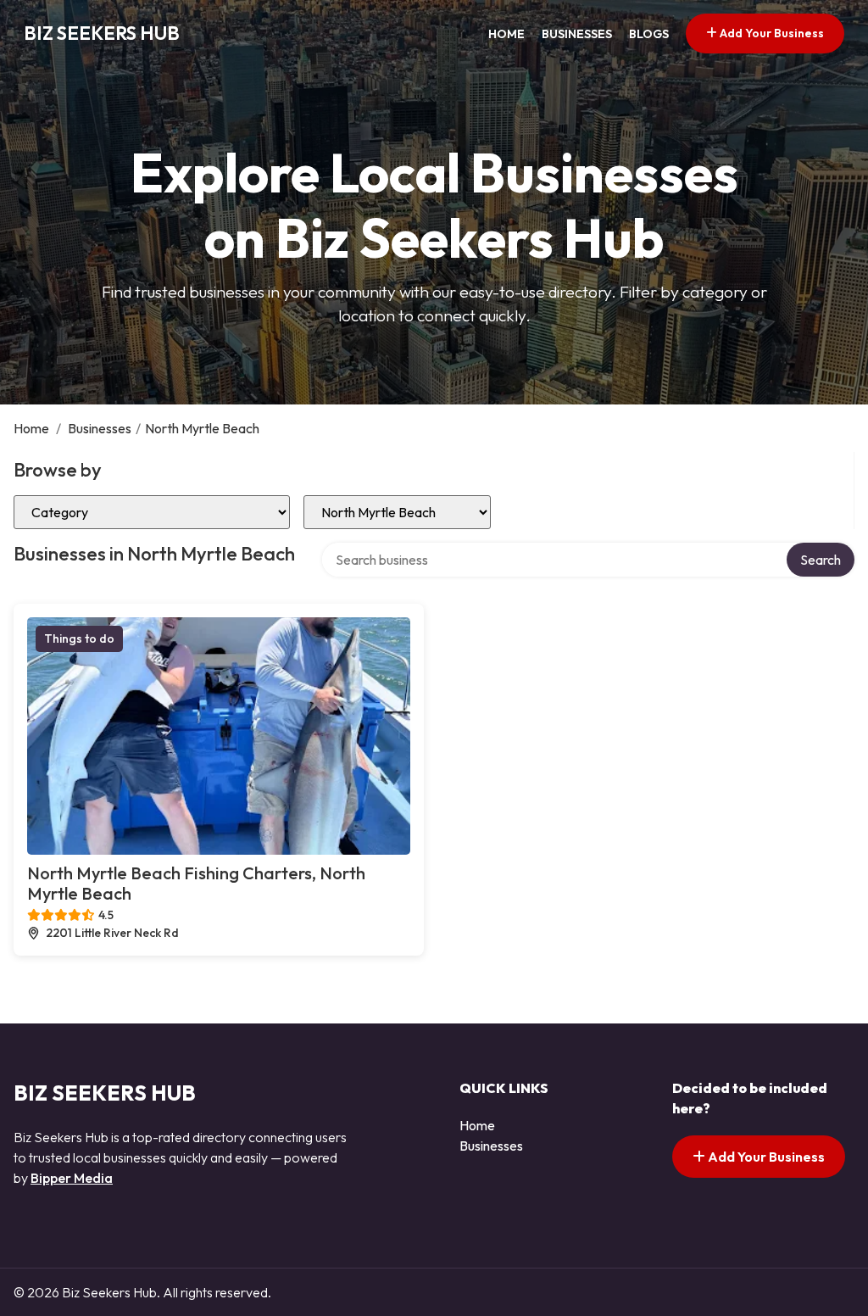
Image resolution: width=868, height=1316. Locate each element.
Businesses (577, 34)
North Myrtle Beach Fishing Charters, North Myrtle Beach (196, 883)
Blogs (649, 34)
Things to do (79, 638)
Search (820, 559)
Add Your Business (770, 33)
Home (506, 34)
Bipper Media (72, 1177)
